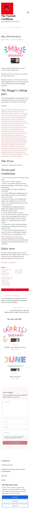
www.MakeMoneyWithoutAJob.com (11, 236)
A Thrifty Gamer (13, 113)
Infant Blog (4, 129)
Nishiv (22, 146)
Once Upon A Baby (16, 154)
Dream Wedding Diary (16, 129)
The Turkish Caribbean (8, 17)
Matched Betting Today (8, 119)
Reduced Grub (19, 135)
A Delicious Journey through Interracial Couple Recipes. (13, 470)
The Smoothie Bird (16, 156)
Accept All (15, 497)
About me (4, 476)
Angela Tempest (7, 150)
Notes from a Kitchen (7, 133)
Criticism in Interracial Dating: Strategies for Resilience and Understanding (6, 279)
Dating (3, 480)
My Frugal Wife (17, 152)
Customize (15, 501)
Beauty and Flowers (16, 125)
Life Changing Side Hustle (16, 123)
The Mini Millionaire (7, 135)
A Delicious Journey (7, 465)
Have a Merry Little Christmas (10, 141)
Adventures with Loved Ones (9, 127)
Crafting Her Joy (18, 150)
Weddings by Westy (7, 111)
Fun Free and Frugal (18, 131)
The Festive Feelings (12, 115)
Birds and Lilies (13, 121)
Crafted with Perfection (19, 109)
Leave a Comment (17, 40)
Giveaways (4, 33)
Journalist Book (6, 131)
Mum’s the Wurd (6, 109)
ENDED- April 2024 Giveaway (6, 270)
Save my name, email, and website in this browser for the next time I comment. (14, 437)
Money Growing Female (13, 143)
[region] (15, 495)
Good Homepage (19, 139)
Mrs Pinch (23, 127)
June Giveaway (19, 270)
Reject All (15, 505)
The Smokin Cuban (22, 148)
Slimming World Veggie (8, 148)
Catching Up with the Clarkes (10, 137)
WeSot (16, 111)
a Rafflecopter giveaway (8, 262)
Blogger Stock (15, 146)
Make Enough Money (18, 117)
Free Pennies (9, 139)
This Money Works (21, 133)
